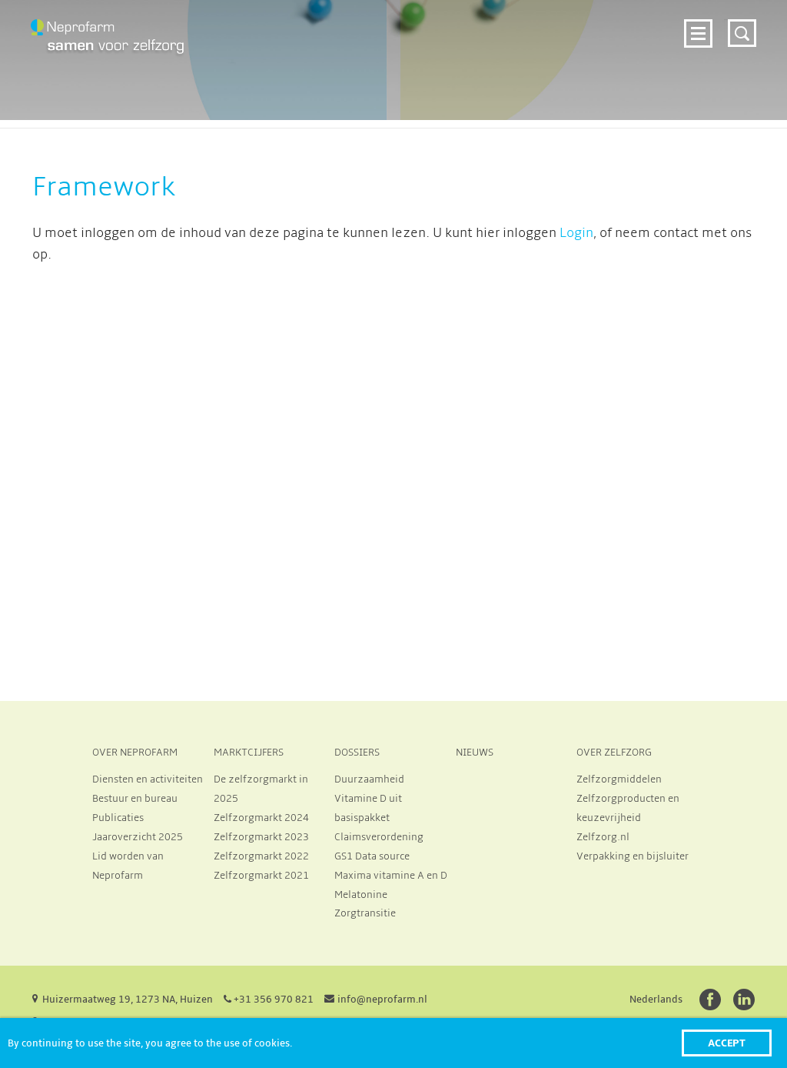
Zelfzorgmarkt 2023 (261, 837)
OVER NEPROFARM (135, 752)
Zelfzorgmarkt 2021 (261, 875)
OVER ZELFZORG (614, 752)
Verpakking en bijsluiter (632, 856)
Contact (643, 55)
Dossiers (299, 55)
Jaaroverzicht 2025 (137, 837)
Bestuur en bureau (135, 799)
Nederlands (655, 1000)
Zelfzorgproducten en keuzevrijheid (627, 808)
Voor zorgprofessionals (594, 31)
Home (229, 31)
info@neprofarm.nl (382, 999)
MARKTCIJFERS (249, 752)
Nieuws (365, 55)
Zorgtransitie (365, 913)
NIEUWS (474, 752)
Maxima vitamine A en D (390, 875)
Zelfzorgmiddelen (619, 779)
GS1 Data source (372, 856)
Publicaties (118, 818)
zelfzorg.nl (563, 55)
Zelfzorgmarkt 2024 (440, 31)
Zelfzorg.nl (602, 837)
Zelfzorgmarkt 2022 (261, 856)
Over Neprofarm (312, 31)
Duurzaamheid (369, 779)
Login (576, 233)
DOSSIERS (357, 752)
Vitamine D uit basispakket (368, 808)
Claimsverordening (378, 837)
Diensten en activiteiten (147, 779)
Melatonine (360, 895)
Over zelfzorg (447, 55)
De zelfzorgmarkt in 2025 (261, 789)
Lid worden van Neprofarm (128, 866)
